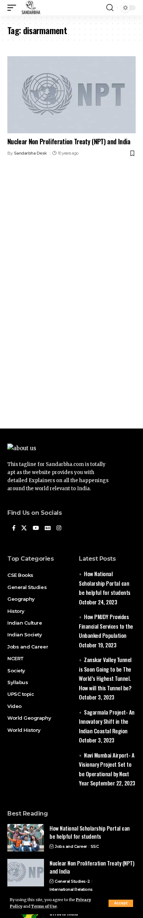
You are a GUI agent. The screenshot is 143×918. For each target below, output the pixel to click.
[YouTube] (36, 528)
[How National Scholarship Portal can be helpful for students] (25, 838)
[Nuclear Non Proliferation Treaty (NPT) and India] (71, 94)
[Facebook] (13, 528)
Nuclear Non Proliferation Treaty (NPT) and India (69, 141)
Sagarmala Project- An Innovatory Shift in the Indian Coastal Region (107, 721)
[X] (24, 528)
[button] (121, 903)
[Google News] (48, 528)
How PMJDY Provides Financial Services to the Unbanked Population (106, 625)
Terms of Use (44, 906)
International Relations (71, 889)
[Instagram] (58, 528)
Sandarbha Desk (30, 153)
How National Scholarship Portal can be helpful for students (105, 583)
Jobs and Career (71, 846)
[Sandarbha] (31, 7)
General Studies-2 (72, 881)
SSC (95, 846)
